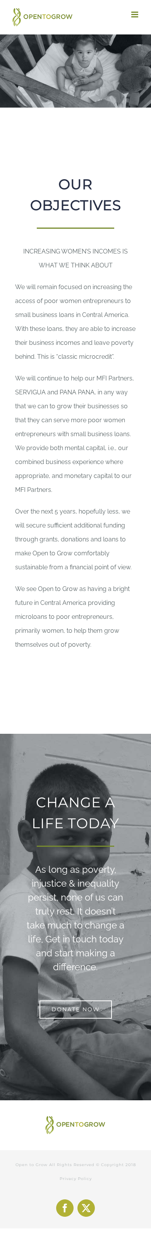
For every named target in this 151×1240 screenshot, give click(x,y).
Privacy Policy (76, 1178)
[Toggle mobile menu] (135, 14)
